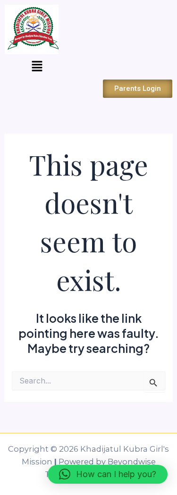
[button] (36, 66)
